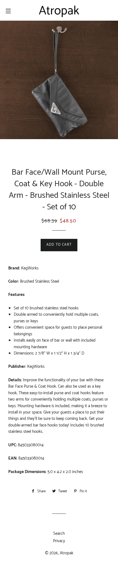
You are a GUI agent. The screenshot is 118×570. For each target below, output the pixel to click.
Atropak (66, 553)
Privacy (59, 540)
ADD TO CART (59, 245)
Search (59, 533)
